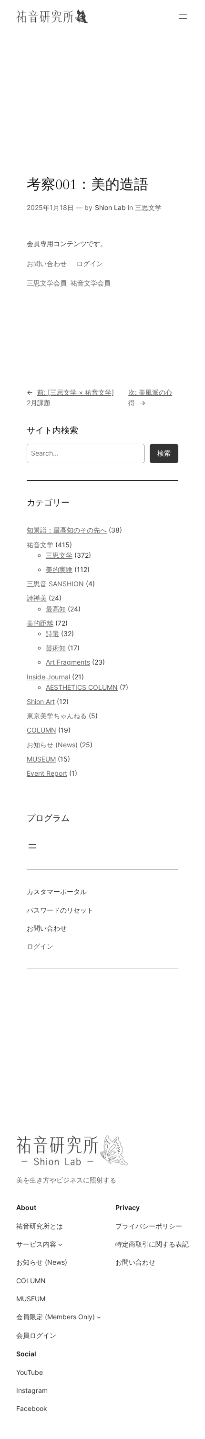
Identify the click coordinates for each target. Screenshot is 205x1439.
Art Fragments (68, 662)
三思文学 (148, 207)
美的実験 (59, 569)
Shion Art (41, 701)
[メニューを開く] (183, 16)
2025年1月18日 (50, 207)
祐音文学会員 (91, 283)
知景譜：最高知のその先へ (67, 530)
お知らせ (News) (52, 745)
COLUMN (41, 730)
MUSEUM (41, 759)
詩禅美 (37, 598)
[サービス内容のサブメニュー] (60, 1244)
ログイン (89, 263)
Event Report (47, 773)
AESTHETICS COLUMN (82, 687)
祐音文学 (40, 545)
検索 (164, 453)
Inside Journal (48, 677)
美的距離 (40, 623)
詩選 (52, 633)
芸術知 (56, 648)
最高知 (56, 609)
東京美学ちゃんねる (57, 716)
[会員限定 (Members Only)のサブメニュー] (99, 1317)
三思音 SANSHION (55, 584)
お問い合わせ (47, 263)
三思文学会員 (47, 283)
